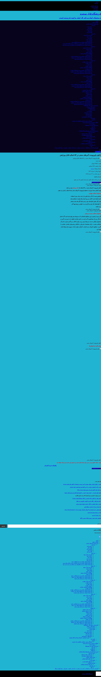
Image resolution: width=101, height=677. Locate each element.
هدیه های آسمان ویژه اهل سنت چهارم (83, 73)
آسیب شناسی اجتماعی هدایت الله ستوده (79, 637)
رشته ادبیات (92, 123)
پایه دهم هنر (92, 145)
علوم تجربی (92, 139)
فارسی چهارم (88, 66)
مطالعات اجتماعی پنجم (86, 81)
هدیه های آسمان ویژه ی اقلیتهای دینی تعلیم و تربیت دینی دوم (77, 45)
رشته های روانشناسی (87, 116)
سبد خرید (98, 151)
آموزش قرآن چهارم (87, 62)
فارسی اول (89, 29)
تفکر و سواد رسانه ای (87, 135)
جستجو (99, 523)
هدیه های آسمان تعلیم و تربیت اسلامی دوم (81, 42)
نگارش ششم (89, 100)
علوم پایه (93, 118)
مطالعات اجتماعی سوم (86, 53)
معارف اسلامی (91, 142)
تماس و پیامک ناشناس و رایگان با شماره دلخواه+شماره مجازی (88, 504)
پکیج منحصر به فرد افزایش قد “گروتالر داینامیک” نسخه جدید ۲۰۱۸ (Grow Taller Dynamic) (83, 509)
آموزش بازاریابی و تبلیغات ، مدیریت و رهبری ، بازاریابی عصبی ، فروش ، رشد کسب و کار (76, 147)
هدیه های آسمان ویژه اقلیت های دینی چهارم (81, 71)
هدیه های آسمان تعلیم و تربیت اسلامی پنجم (81, 84)
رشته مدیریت (89, 115)
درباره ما (96, 8)
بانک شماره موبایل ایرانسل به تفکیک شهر (92, 506)
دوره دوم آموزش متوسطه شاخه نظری (88, 130)
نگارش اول (89, 32)
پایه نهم (93, 126)
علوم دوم (90, 38)
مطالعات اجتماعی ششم (86, 98)
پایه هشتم (92, 128)
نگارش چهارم (88, 69)
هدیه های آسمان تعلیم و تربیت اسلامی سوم (81, 56)
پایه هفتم (93, 129)
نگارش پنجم (89, 83)
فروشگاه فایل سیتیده (87, 673)
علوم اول (90, 28)
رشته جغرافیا (89, 114)
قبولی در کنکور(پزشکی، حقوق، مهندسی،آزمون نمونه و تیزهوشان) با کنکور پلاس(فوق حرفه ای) (82, 484)
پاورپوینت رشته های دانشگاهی (90, 105)
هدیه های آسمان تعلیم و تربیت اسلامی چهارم (81, 70)
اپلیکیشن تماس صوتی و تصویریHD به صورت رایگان (90, 518)
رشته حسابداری (91, 108)
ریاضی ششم (89, 92)
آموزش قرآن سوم (87, 47)
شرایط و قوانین (94, 6)
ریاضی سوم (89, 49)
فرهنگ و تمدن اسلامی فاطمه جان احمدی (82, 121)
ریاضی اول (89, 26)
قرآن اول (90, 31)
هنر (91, 146)
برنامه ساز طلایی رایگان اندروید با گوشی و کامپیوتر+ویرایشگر (88, 501)
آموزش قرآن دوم (88, 35)
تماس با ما (95, 10)
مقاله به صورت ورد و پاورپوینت (90, 122)
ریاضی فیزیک (92, 132)
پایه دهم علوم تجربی (87, 140)
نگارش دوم (89, 40)
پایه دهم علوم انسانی (87, 137)
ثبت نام (96, 3)
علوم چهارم (89, 64)
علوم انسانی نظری (90, 136)
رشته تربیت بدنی (88, 112)
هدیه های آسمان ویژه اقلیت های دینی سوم (81, 57)
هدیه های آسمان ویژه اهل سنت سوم (83, 59)
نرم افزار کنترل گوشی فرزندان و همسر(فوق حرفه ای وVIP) (89, 490)
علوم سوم (89, 50)
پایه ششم (92, 88)
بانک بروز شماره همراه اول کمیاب (94, 512)
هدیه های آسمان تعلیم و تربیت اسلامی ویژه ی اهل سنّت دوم (77, 43)
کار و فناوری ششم (87, 97)
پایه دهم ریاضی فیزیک (86, 133)
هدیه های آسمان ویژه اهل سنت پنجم (83, 87)
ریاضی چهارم (89, 63)
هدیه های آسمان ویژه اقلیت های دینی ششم (81, 102)
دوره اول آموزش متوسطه (91, 125)
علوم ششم (89, 94)
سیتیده (92, 168)
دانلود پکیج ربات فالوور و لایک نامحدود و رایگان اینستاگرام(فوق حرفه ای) (86, 498)
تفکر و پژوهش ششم (87, 91)
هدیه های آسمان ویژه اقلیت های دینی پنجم (82, 85)
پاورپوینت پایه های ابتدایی (92, 24)
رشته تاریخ (89, 111)
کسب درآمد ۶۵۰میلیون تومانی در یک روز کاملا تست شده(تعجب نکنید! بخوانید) (85, 487)
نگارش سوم (89, 54)
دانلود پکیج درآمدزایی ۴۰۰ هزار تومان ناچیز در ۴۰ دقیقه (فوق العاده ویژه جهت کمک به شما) (83, 492)
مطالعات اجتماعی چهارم (86, 67)
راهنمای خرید (95, 7)
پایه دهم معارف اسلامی (86, 143)
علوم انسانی (92, 109)
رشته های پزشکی (90, 107)
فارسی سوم (89, 52)
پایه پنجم (93, 74)
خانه (97, 21)
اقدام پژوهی (95, 22)
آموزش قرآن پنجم (87, 76)
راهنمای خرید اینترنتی (50, 465)
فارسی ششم (89, 95)
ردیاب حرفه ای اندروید (96, 515)
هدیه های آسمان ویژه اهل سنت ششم (83, 104)
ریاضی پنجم (89, 77)
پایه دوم (93, 33)
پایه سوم (93, 46)
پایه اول (93, 25)
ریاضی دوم (89, 36)
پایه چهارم (92, 60)
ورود (97, 2)
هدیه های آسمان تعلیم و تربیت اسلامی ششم (81, 101)
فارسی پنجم (89, 80)
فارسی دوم (89, 39)
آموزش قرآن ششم (87, 90)
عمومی (93, 119)
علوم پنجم (89, 78)
